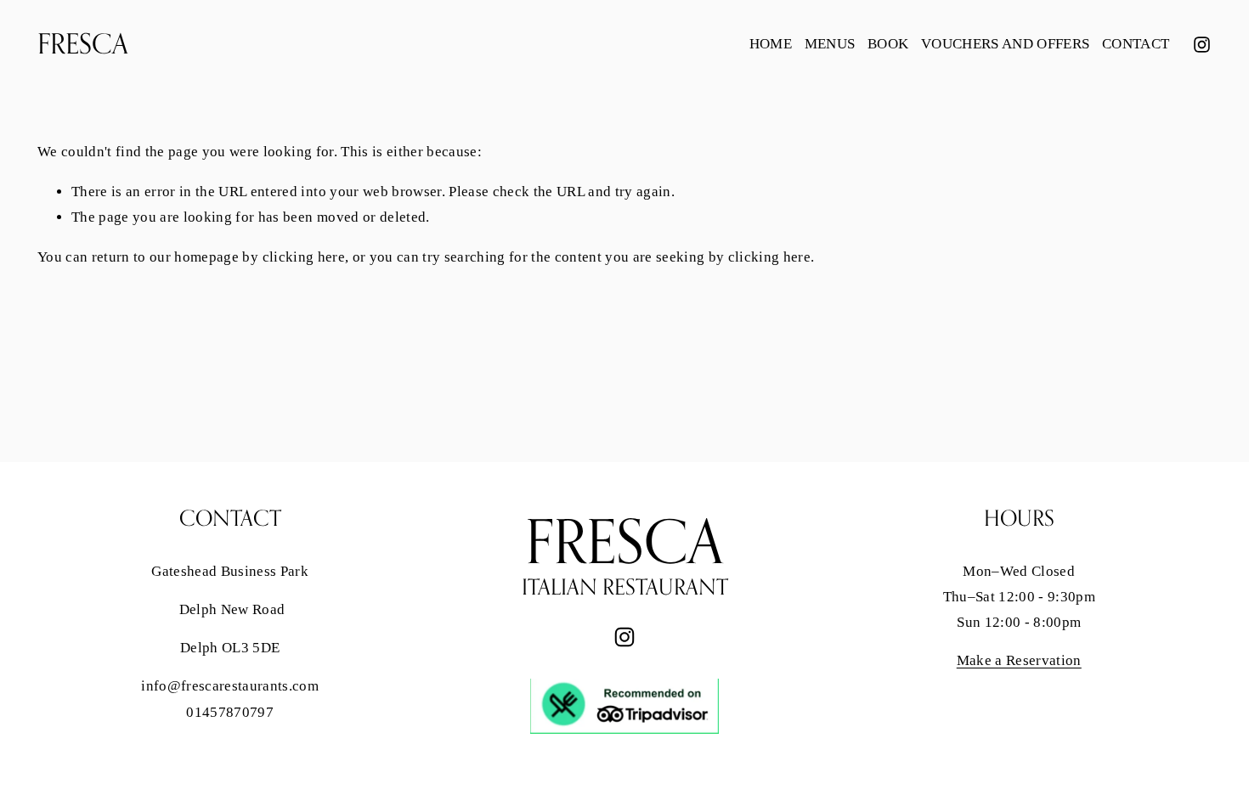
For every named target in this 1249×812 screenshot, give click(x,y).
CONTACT (1135, 44)
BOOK (888, 44)
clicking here (304, 257)
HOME (770, 44)
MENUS (830, 44)
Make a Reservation (1019, 660)
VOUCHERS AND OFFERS (1005, 44)
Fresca (82, 43)
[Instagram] (1202, 44)
